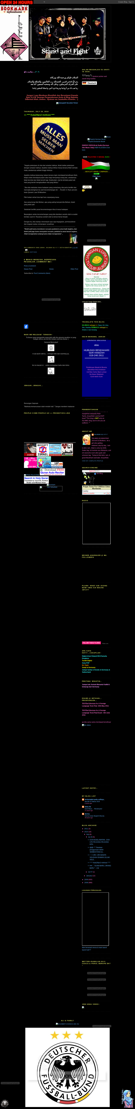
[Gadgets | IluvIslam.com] (51, 490)
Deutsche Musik (99, 141)
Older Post (74, 269)
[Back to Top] (127, 1098)
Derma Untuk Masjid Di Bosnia (94, 816)
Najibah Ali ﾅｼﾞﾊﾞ (101, 434)
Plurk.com (105, 643)
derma (87, 814)
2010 (86, 832)
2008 (86, 882)
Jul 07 (90, 872)
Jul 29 (90, 837)
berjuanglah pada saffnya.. (95, 799)
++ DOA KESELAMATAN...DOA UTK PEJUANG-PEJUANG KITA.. (99, 842)
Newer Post (28, 269)
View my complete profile (92, 461)
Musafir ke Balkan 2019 (92, 801)
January (89, 876)
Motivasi (33, 252)
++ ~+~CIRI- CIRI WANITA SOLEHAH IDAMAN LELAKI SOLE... (99, 857)
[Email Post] (26, 249)
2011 (86, 829)
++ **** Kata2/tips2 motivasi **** (39, 115)
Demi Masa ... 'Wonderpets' (93, 809)
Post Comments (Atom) (42, 273)
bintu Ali (88, 807)
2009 (86, 879)
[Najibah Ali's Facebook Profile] (26, 328)
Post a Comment (30, 266)
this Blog (100, 473)
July (88, 834)
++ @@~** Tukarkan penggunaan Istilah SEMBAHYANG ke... (96, 850)
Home (51, 269)
